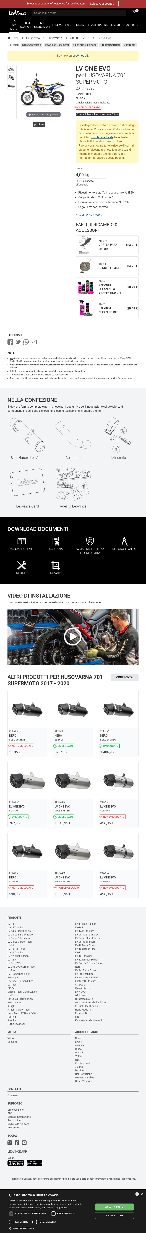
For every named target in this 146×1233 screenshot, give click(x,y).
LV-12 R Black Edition (86, 959)
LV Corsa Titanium (85, 941)
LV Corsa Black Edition (87, 938)
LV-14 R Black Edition (19, 931)
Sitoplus (11, 1020)
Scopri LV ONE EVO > (89, 215)
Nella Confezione (31, 44)
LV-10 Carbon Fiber (85, 948)
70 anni (79, 1066)
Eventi (78, 1041)
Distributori (81, 1070)
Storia (78, 1049)
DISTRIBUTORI (112, 24)
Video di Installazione (84, 44)
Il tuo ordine (13, 1120)
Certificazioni (82, 1063)
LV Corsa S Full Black (86, 934)
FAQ (9, 1113)
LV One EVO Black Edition (89, 963)
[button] (50, 1228)
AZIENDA (96, 24)
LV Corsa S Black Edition (20, 934)
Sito (77, 1016)
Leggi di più (61, 1207)
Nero (77, 966)
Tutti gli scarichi (16, 1023)
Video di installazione (19, 1116)
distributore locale (102, 137)
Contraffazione (83, 1074)
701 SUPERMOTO (80, 38)
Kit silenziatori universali (88, 1020)
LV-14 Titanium (15, 927)
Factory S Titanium (85, 981)
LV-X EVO (80, 991)
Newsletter (13, 1127)
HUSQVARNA (55, 38)
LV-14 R (79, 927)
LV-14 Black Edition (85, 923)
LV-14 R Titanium (84, 931)
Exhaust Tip (81, 1013)
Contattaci (13, 1095)
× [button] (142, 1194)
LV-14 (10, 923)
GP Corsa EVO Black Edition (90, 1002)
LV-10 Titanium (15, 952)
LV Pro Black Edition (86, 970)
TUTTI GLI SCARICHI (25, 24)
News (78, 1038)
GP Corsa (80, 995)
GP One (11, 988)
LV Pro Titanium (84, 973)
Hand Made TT (83, 1009)
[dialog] (73, 1211)
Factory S (12, 977)
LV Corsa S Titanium (18, 938)
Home (15, 38)
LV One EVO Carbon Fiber (21, 966)
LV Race (11, 984)
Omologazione (15, 1109)
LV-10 (10, 945)
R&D (77, 1059)
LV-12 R (11, 959)
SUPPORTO (132, 24)
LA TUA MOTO (13, 24)
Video (10, 1038)
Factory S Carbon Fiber (20, 981)
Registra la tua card (18, 1124)
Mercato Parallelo (85, 1077)
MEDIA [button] (80, 24)
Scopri (10, 1157)
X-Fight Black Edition (86, 1006)
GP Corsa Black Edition (20, 998)
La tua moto (33, 38)
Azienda (79, 1045)
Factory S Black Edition (87, 977)
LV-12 (78, 952)
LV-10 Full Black (16, 948)
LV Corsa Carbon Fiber (19, 941)
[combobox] (137, 1194)
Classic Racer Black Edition (22, 991)
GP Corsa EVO (15, 1002)
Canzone (12, 1041)
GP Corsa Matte (84, 998)
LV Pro (11, 970)
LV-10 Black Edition (85, 945)
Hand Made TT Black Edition (22, 1013)
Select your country (102, 3)
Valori (78, 1056)
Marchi (79, 1052)
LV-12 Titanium (83, 956)
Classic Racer (82, 988)
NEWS (58, 24)
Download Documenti (57, 44)
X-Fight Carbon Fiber (18, 1009)
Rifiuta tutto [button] (114, 1215)
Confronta (129, 44)
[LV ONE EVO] (11, 69)
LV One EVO (14, 963)
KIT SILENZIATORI (42, 24)
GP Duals (80, 984)
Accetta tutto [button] (114, 1206)
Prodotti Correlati (110, 44)
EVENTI (69, 24)
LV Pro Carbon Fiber (18, 973)
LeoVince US (80, 55)
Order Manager (83, 1081)
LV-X (10, 995)
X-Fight (11, 1006)
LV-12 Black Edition (18, 956)
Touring (11, 1016)
